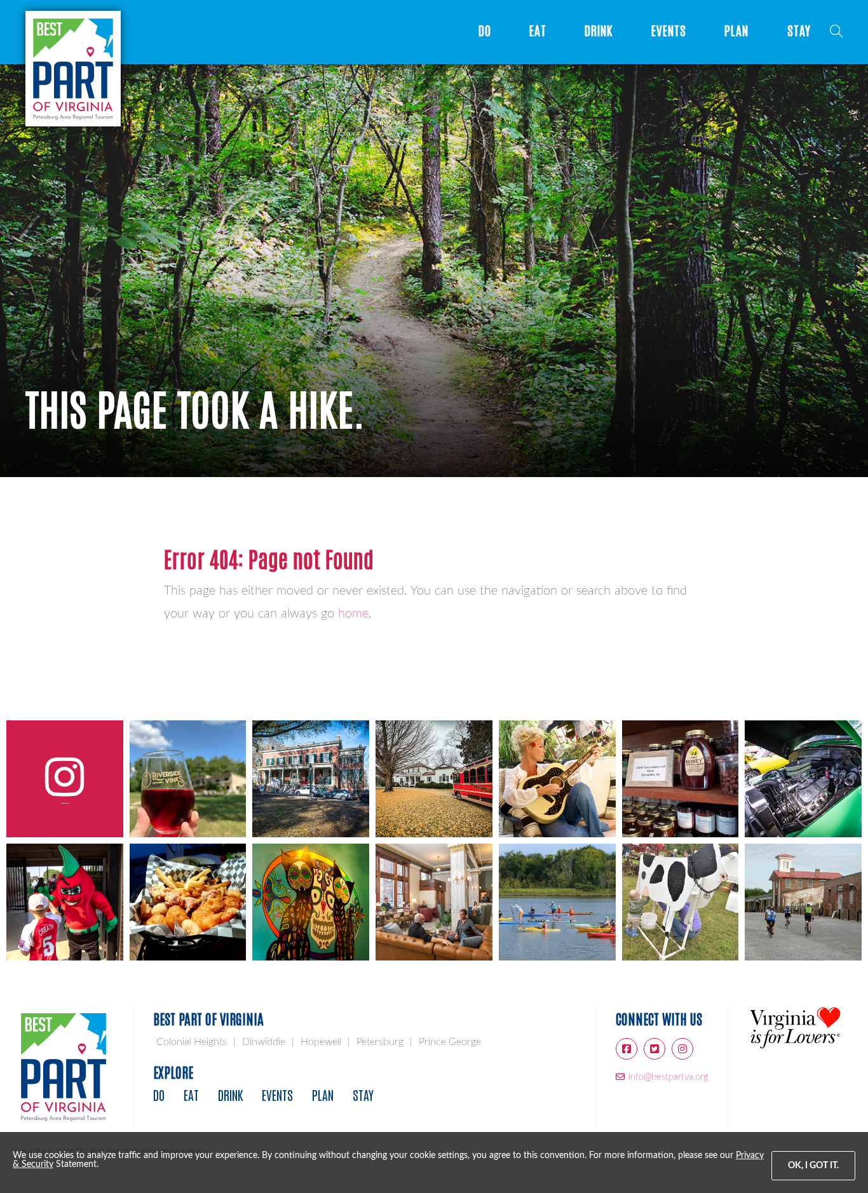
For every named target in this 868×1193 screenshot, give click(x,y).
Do (484, 31)
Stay (799, 31)
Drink (599, 31)
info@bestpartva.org (668, 1077)
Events (669, 31)
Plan (736, 31)
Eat (537, 31)
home (353, 613)
